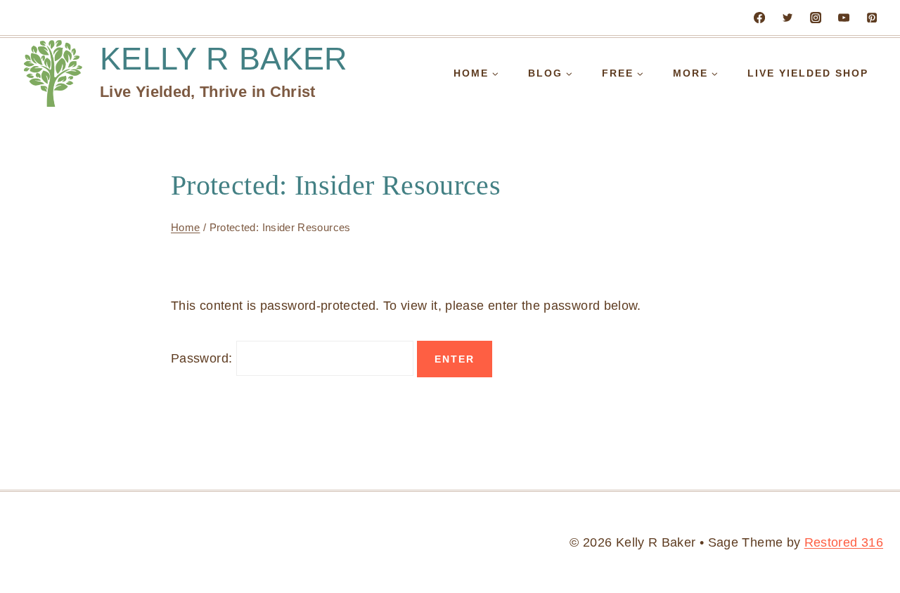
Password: (203, 358)
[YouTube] (843, 17)
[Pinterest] (872, 17)
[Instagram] (815, 17)
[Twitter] (787, 17)
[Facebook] (759, 17)
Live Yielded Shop (807, 73)
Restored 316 (843, 542)
